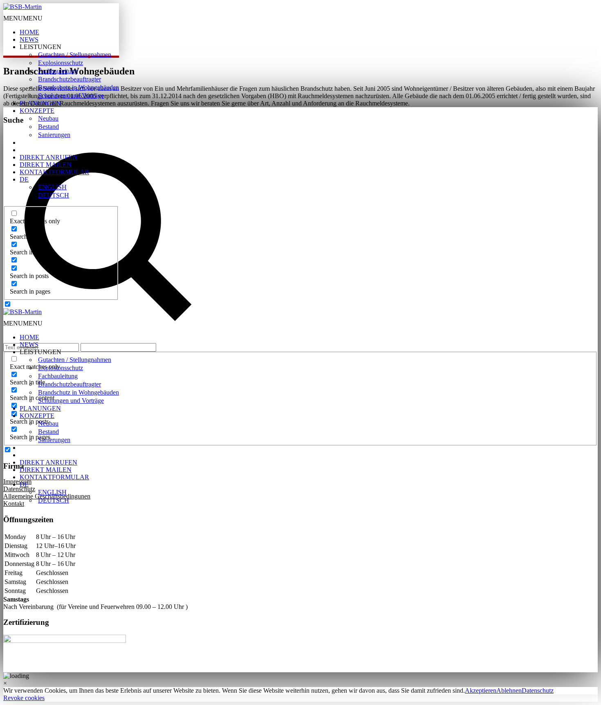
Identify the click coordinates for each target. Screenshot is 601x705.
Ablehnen (509, 690)
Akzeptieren (480, 690)
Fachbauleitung (58, 70)
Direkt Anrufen (48, 157)
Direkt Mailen (46, 164)
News (29, 39)
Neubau (48, 118)
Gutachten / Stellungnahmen (74, 54)
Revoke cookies (24, 697)
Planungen (40, 103)
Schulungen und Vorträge (71, 95)
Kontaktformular (54, 171)
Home (29, 32)
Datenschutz (538, 690)
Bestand (48, 126)
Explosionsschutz (60, 62)
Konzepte (37, 110)
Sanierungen (54, 134)
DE (24, 179)
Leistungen (40, 46)
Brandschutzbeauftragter (69, 79)
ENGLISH (52, 187)
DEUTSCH (53, 195)
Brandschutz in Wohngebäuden (78, 87)
